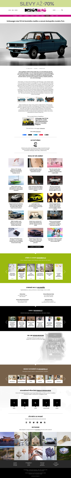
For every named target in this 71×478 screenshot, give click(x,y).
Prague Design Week (44, 390)
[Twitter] (34, 422)
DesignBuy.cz (41, 258)
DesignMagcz (38, 429)
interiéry (16, 10)
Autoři (28, 464)
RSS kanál (42, 462)
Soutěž (55, 462)
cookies (44, 472)
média (52, 15)
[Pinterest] (37, 422)
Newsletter (42, 465)
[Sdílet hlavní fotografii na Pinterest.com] (41, 134)
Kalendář (42, 464)
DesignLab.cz (38, 476)
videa (13, 10)
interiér (32, 15)
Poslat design (56, 464)
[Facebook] (26, 422)
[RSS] (45, 422)
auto (38, 128)
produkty (37, 15)
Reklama (15, 464)
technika (47, 15)
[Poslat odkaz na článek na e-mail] (46, 134)
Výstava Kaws (22, 294)
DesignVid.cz (38, 310)
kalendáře (41, 287)
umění (57, 15)
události (20, 15)
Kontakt (15, 462)
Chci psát (15, 465)
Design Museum (38, 335)
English (55, 465)
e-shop (9, 10)
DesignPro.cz (43, 369)
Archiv (28, 465)
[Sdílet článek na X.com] (30, 134)
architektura (26, 15)
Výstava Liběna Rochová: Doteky (22, 299)
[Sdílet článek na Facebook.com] (24, 134)
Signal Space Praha (48, 299)
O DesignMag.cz (29, 462)
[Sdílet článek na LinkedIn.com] (35, 134)
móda (42, 15)
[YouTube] (41, 422)
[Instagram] (30, 422)
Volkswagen (42, 128)
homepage (15, 15)
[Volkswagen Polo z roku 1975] (35, 44)
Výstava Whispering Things (48, 294)
